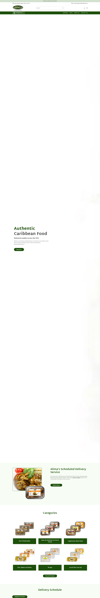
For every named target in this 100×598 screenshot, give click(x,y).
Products (19, 13)
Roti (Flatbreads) (24, 541)
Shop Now (19, 249)
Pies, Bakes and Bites (24, 567)
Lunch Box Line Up (75, 567)
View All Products (50, 576)
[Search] (63, 8)
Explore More (56, 485)
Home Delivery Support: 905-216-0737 (22, 3)
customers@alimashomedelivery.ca (80, 3)
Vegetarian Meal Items (75, 541)
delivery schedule (76, 477)
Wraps (50, 567)
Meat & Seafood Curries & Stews (50, 541)
